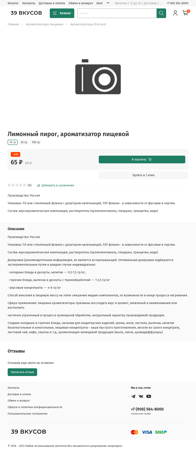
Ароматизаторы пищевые (44, 24)
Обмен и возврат (81, 3)
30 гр (24, 142)
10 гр (13, 142)
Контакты (28, 3)
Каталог (13, 3)
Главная (13, 24)
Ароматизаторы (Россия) (88, 24)
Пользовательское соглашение (27, 413)
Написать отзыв (22, 372)
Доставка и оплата (52, 3)
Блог (99, 3)
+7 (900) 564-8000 (147, 409)
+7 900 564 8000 (177, 3)
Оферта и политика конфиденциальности (35, 407)
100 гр (36, 142)
